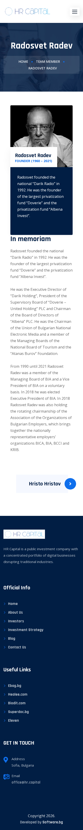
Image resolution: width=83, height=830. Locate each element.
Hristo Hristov (45, 483)
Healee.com (17, 694)
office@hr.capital (26, 782)
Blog (11, 638)
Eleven (13, 720)
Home (23, 61)
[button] (75, 12)
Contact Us (17, 647)
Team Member (48, 61)
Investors (16, 621)
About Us (15, 612)
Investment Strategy (25, 629)
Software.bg (52, 822)
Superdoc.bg (18, 711)
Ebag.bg (14, 685)
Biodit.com (17, 703)
